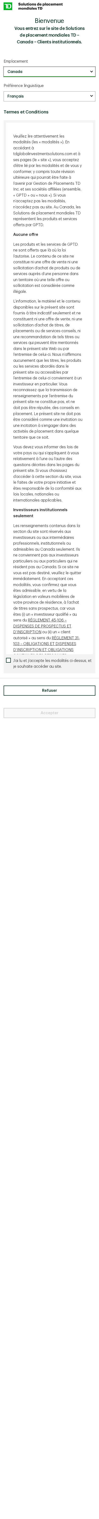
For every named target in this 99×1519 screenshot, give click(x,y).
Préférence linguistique (24, 86)
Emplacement (16, 61)
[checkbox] (49, 664)
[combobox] (49, 72)
